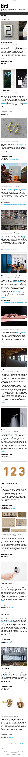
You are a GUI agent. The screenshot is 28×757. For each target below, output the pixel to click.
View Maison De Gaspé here (8, 641)
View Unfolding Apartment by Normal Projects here (14, 302)
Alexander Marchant (14, 159)
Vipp (10, 689)
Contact (15, 1)
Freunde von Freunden (7, 245)
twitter (9, 754)
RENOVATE (3, 15)
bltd (4, 6)
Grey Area (11, 737)
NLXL (10, 558)
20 (17, 743)
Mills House (8, 189)
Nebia (4, 438)
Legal (11, 1)
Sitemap (3, 1)
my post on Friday (21, 332)
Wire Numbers (20, 144)
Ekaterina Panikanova (6, 540)
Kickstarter (11, 457)
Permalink (16, 44)
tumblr (19, 754)
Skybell (11, 607)
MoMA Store (12, 65)
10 (15, 743)
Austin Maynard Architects (19, 189)
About (7, 1)
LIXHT (12, 97)
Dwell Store (12, 508)
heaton (7, 206)
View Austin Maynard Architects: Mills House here (13, 204)
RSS (19, 1)
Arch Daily (8, 642)
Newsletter (24, 1)
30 (20, 743)
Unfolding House (16, 281)
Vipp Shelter (4, 675)
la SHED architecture (7, 621)
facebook (14, 754)
